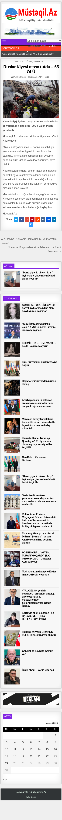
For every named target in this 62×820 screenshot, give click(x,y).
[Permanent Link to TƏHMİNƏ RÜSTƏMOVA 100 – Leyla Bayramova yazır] (12, 350)
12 (22, 749)
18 (14, 756)
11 (15, 749)
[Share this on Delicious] (31, 224)
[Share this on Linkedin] (54, 219)
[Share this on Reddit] (37, 219)
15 (47, 749)
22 (47, 756)
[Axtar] (28, 52)
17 (6, 756)
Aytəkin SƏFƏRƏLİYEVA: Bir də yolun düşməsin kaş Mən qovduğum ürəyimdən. (38, 308)
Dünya (29, 61)
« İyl (5, 779)
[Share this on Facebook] (21, 219)
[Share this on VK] (43, 219)
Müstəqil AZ (19, 77)
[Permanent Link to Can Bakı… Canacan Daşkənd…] (12, 464)
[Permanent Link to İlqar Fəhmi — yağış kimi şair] (12, 676)
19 (22, 756)
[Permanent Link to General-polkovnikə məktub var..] (12, 657)
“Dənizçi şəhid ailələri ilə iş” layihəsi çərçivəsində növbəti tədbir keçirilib (38, 275)
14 (39, 749)
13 (31, 749)
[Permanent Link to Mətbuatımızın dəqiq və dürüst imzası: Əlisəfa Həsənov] (12, 578)
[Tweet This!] (16, 219)
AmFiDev (31, 797)
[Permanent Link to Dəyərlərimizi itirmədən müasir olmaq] (12, 388)
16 (55, 749)
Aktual (21, 61)
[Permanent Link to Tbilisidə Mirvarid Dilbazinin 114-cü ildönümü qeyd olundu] (12, 638)
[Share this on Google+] (27, 219)
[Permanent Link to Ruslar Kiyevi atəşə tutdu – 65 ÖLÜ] (31, 99)
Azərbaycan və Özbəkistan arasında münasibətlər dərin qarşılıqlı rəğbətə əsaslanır (38, 403)
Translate (51, 46)
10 (6, 749)
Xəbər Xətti (39, 61)
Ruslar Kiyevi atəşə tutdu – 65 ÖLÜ (31, 69)
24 (6, 763)
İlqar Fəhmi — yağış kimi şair (38, 670)
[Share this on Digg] (48, 219)
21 (39, 756)
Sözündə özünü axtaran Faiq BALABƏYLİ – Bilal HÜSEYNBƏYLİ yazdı (38, 616)
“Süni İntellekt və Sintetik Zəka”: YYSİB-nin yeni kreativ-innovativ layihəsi (39, 327)
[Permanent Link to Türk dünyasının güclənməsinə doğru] (12, 369)
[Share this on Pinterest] (32, 219)
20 (31, 756)
